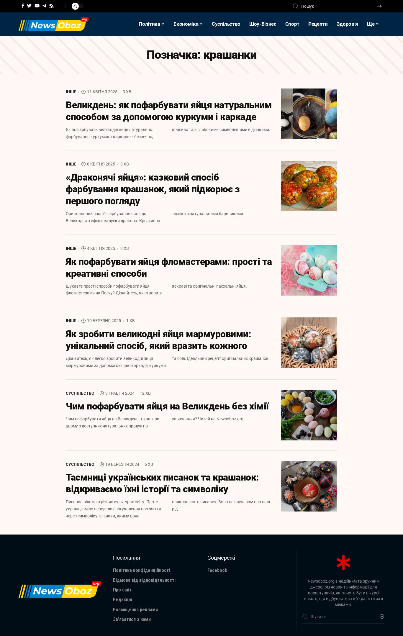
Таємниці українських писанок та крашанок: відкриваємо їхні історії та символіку (162, 483)
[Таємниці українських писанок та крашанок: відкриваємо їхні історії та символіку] (309, 486)
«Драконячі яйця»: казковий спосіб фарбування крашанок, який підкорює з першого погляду (153, 189)
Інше (71, 91)
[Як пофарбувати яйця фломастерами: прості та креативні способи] (309, 270)
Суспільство (80, 393)
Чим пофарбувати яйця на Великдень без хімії (167, 406)
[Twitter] (29, 6)
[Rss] (51, 6)
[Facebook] (23, 6)
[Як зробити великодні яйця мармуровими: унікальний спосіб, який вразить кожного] (309, 342)
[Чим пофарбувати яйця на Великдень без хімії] (309, 415)
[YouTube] (37, 6)
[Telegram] (44, 6)
